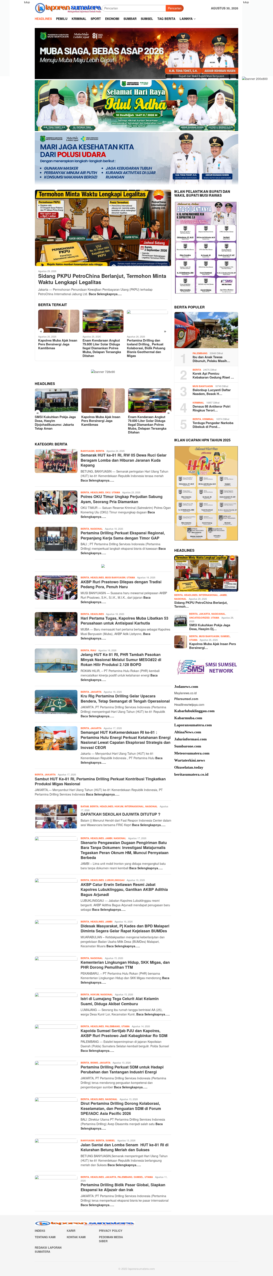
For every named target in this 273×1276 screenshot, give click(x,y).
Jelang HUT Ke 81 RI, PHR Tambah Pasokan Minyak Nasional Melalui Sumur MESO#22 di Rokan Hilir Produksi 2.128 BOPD (121, 659)
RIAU (93, 650)
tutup (27, 2)
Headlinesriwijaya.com (189, 704)
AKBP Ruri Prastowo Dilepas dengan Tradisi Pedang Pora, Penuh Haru (121, 584)
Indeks (40, 1231)
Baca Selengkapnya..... (105, 294)
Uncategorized (199, 617)
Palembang (112, 1026)
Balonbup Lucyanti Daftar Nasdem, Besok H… (212, 392)
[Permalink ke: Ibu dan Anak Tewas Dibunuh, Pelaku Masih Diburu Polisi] (206, 330)
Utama (116, 492)
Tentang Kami (45, 1237)
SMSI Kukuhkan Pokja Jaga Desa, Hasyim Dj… (209, 627)
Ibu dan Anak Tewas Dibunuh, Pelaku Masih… (211, 359)
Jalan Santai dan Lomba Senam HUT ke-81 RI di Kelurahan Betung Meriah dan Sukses (124, 1147)
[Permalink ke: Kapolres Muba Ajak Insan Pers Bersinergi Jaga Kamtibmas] (58, 321)
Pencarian (175, 8)
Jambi (108, 838)
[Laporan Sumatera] (68, 8)
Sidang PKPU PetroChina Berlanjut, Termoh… (201, 604)
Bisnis (94, 1062)
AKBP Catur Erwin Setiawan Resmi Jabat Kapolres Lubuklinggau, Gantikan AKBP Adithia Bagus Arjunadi (124, 889)
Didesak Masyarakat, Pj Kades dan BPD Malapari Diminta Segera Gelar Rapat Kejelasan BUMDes (125, 928)
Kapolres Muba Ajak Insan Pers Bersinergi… (212, 645)
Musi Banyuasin (115, 577)
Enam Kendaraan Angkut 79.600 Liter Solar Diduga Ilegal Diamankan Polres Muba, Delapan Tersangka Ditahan (102, 348)
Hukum (119, 806)
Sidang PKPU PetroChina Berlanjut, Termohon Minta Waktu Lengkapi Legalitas (102, 279)
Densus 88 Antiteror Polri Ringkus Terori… (211, 408)
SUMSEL (110, 1140)
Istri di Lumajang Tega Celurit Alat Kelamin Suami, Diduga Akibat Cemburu (120, 1001)
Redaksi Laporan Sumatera (48, 1249)
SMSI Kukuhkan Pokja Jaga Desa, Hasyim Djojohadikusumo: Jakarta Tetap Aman (55, 422)
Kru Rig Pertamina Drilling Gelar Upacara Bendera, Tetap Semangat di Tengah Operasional (125, 698)
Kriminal (198, 402)
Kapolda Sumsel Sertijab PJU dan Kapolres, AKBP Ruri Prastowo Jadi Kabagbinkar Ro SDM (124, 1033)
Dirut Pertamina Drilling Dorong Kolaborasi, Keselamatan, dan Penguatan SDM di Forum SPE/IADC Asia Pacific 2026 (121, 1108)
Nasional (96, 528)
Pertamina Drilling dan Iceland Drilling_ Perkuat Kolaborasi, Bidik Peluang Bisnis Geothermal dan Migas (146, 348)
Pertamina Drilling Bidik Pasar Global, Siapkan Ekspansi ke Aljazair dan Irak (123, 1187)
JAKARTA (96, 691)
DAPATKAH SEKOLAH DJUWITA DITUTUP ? (120, 814)
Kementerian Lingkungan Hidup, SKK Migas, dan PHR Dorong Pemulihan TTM (125, 964)
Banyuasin (87, 450)
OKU (107, 492)
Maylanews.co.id (185, 693)
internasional (134, 806)
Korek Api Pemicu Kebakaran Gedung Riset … (213, 375)
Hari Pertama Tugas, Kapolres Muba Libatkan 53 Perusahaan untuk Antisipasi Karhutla (124, 620)
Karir (71, 1231)
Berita (100, 450)
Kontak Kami (76, 1237)
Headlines (97, 492)
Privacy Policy (110, 1231)
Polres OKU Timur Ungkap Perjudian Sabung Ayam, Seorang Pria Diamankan (122, 499)
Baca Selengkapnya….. (97, 480)
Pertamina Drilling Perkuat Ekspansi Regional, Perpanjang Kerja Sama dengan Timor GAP (123, 535)
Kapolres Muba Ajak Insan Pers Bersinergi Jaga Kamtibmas (57, 344)
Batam (85, 806)
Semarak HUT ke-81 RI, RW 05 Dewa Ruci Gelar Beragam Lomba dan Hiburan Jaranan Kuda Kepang (124, 460)
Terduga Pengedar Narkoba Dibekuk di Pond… (213, 425)
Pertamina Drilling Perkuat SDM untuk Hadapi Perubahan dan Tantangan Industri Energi (122, 1069)
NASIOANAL (218, 613)
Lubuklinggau (115, 880)
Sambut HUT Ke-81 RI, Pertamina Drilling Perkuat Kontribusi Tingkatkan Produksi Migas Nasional (100, 781)
